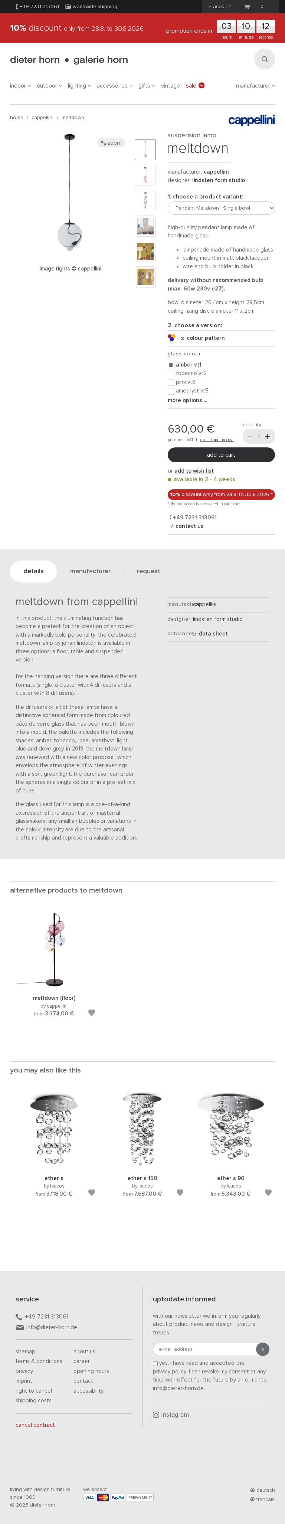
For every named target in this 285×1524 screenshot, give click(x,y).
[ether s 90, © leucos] (231, 1165)
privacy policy (169, 1371)
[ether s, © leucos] (54, 1165)
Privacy (24, 1371)
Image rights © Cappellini (70, 269)
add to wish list (194, 471)
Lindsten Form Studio (218, 180)
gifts (144, 86)
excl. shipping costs (217, 440)
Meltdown (73, 117)
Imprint (24, 1381)
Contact (83, 1381)
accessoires (112, 86)
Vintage (170, 86)
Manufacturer (253, 86)
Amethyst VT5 (192, 391)
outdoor (47, 86)
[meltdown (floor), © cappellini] (54, 985)
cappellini (42, 117)
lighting (77, 86)
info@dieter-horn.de (51, 1327)
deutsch (265, 1490)
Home (16, 117)
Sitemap (25, 1351)
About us (84, 1351)
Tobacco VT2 (191, 373)
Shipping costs (34, 1400)
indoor (18, 86)
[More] (267, 436)
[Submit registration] (262, 1349)
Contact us (189, 526)
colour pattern (204, 338)
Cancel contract (35, 1425)
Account (222, 6)
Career (81, 1361)
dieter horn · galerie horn (69, 60)
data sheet (212, 634)
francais (265, 1499)
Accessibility (88, 1391)
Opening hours (91, 1371)
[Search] (264, 59)
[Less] (250, 436)
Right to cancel (34, 1391)
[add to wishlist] (91, 1014)
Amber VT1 (189, 365)
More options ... (187, 400)
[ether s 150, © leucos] (142, 1165)
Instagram (175, 1415)
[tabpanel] (54, 973)
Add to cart (221, 455)
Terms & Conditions (39, 1361)
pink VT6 (186, 382)
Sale (191, 86)
